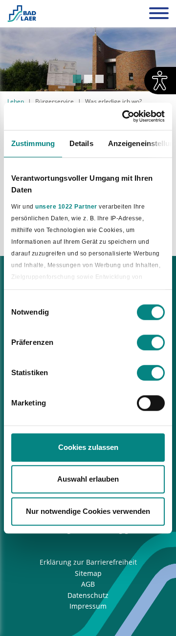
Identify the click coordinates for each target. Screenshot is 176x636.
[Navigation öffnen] (159, 14)
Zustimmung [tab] (33, 143)
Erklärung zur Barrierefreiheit (88, 562)
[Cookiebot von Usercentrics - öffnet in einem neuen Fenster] (124, 116)
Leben (15, 101)
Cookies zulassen (88, 447)
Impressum (88, 606)
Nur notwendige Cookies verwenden (88, 511)
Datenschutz (88, 595)
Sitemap (88, 573)
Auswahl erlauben (88, 479)
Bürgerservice (54, 101)
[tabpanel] (88, 59)
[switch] (151, 342)
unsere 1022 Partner (66, 206)
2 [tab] (88, 79)
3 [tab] (99, 79)
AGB (88, 584)
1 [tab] (77, 79)
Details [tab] (81, 143)
